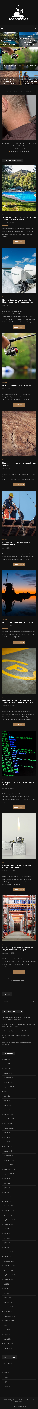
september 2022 (9, 1169)
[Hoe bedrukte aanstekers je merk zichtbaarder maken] (19, 836)
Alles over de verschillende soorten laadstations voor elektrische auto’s (17, 701)
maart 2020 (8, 1302)
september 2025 (9, 1059)
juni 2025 (7, 1064)
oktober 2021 (8, 1215)
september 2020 (9, 1275)
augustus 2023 (9, 1128)
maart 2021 (7, 1247)
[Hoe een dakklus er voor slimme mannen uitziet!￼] (19, 513)
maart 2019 (7, 1339)
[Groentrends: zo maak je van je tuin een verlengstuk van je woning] (19, 188)
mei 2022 (7, 1183)
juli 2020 (7, 1284)
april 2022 (7, 1188)
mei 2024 (7, 1101)
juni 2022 (7, 1178)
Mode (6, 1377)
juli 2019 (6, 1325)
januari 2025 (8, 1073)
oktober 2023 (8, 1123)
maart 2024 (8, 1105)
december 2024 (9, 1078)
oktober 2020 (8, 1270)
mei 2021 (7, 1238)
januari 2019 (8, 1348)
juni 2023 (7, 1133)
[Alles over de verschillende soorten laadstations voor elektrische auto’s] (19, 671)
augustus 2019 (9, 1321)
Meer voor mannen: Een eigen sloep (17, 623)
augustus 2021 (9, 1224)
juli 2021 (6, 1229)
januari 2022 (8, 1201)
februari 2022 (8, 1197)
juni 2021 (7, 1233)
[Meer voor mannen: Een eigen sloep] (19, 593)
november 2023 (9, 1119)
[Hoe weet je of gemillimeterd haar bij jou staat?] (19, 117)
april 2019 (7, 1334)
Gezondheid (8, 1363)
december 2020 (9, 1261)
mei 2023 (7, 1137)
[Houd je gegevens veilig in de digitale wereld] (19, 753)
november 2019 (9, 1311)
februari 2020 (8, 1307)
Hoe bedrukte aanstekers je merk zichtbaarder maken (10, 81)
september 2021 (9, 1220)
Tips (3, 214)
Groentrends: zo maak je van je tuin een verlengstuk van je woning (19, 219)
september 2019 (9, 1316)
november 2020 (9, 1266)
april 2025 (7, 1068)
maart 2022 (7, 1192)
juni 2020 (7, 1288)
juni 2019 (7, 1330)
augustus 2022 (9, 1174)
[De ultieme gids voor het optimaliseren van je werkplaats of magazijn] (19, 918)
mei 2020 (7, 1293)
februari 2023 (8, 1146)
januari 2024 (8, 1110)
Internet (7, 1368)
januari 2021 (8, 1256)
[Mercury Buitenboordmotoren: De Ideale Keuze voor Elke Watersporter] (19, 270)
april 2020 (7, 1298)
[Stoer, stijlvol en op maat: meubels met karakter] (19, 433)
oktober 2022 (8, 1165)
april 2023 (7, 1142)
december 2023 (9, 1114)
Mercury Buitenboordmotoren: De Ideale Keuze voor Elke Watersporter (18, 301)
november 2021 (9, 1211)
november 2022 (9, 1160)
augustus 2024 (9, 1087)
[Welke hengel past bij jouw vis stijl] (19, 356)
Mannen (4, 297)
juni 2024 (7, 1096)
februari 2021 (8, 1252)
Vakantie (7, 1386)
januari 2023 (8, 1151)
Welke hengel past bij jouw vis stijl (16, 385)
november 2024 (9, 1082)
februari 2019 (8, 1343)
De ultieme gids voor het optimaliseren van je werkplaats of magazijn (30, 79)
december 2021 (9, 1206)
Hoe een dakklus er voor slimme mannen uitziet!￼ (16, 544)
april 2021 (7, 1243)
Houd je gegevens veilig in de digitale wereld (20, 67)
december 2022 (9, 1156)
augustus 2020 (9, 1279)
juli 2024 (7, 1091)
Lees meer (18, 242)
